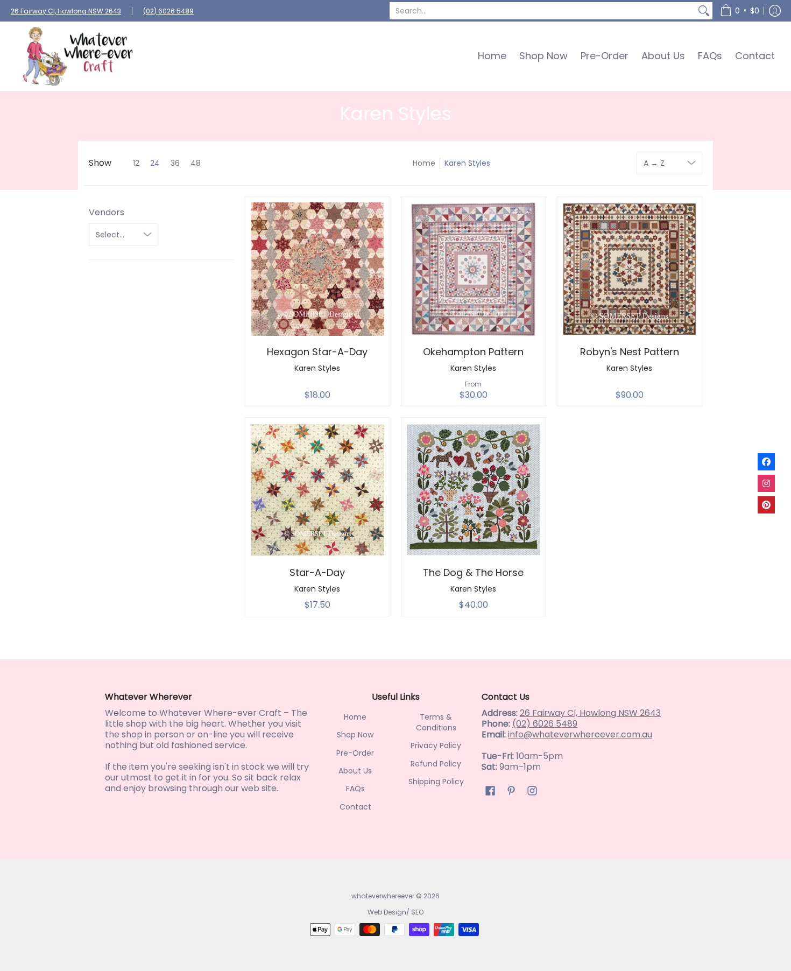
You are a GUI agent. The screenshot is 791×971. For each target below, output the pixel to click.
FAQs (355, 788)
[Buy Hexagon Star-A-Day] (317, 269)
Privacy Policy (436, 745)
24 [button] (155, 163)
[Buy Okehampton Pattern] (473, 269)
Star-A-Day (317, 572)
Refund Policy (436, 763)
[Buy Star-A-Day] (317, 490)
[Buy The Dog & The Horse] (473, 490)
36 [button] (175, 163)
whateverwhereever (382, 895)
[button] (739, 11)
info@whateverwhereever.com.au (580, 734)
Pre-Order (355, 753)
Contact (355, 806)
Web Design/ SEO (395, 912)
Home (424, 163)
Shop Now (355, 734)
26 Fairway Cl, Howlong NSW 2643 (66, 11)
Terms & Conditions (436, 722)
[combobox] (542, 10)
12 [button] (136, 163)
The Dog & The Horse (473, 572)
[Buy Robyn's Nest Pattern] (629, 269)
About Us (355, 770)
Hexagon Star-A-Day (317, 351)
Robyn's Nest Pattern (629, 351)
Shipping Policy (436, 781)
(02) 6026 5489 (168, 11)
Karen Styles (467, 163)
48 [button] (195, 163)
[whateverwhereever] (78, 56)
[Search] (703, 10)
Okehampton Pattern (473, 351)
